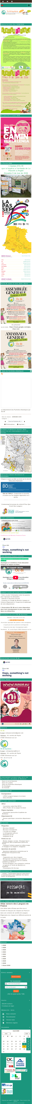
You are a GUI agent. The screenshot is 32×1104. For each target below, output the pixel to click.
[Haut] (3, 1)
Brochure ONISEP (8, 828)
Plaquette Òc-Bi (8, 836)
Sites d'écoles (7, 797)
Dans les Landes (7, 782)
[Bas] (12, 1)
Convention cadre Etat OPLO (12, 806)
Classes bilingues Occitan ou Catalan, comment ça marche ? (15, 861)
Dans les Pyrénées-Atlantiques (13, 371)
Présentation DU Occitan (11, 868)
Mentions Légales (12, 1022)
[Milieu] (7, 1)
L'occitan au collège (9, 831)
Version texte (10, 1019)
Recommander (10, 1016)
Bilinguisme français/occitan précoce (15, 859)
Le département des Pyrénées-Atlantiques (14, 409)
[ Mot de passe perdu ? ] (16, 994)
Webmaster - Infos (15, 1010)
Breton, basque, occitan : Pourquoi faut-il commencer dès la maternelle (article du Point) (15, 842)
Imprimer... (22, 424)
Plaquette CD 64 (8, 834)
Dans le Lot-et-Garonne (9, 781)
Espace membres (15, 972)
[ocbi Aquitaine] (16, 12)
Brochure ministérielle (10, 829)
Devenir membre (16, 976)
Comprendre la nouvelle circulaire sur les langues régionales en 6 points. (16, 495)
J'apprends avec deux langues (12, 857)
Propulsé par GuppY (7, 1100)
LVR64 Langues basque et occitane (14, 796)
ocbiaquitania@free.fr (13, 751)
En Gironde (5, 787)
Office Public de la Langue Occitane (14, 807)
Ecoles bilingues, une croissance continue (16, 863)
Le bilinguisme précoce (10, 833)
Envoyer (16, 991)
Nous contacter (11, 1014)
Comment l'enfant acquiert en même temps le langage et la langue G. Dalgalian (16, 846)
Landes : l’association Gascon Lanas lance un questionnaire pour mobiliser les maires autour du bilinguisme (15, 875)
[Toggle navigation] (28, 5)
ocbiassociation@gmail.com (14, 733)
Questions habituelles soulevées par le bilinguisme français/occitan (15, 852)
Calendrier (15, 1027)
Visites (15, 1000)
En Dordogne (6, 786)
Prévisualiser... (11, 424)
